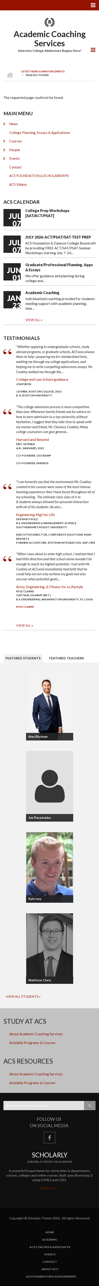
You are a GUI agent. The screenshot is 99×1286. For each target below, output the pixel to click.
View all (32, 320)
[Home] (49, 22)
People (14, 150)
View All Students (22, 996)
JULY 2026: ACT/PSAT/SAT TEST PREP (58, 237)
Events (14, 158)
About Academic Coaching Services (36, 1034)
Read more (49, 1188)
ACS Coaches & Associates (49, 1247)
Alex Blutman (38, 736)
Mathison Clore (39, 980)
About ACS (49, 1269)
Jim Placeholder (39, 818)
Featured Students (23, 658)
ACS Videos (18, 184)
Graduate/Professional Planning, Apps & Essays (59, 267)
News (13, 124)
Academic (50, 1239)
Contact (15, 167)
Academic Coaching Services (50, 38)
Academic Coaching (42, 292)
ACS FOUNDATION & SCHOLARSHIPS (39, 176)
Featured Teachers (66, 658)
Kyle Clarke (25, 606)
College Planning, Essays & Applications (39, 132)
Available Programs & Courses (32, 1043)
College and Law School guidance (42, 379)
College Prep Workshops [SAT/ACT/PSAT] (47, 213)
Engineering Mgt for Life (35, 514)
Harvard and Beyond (32, 439)
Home (50, 1232)
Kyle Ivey (34, 899)
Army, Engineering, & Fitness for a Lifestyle (49, 586)
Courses (15, 141)
